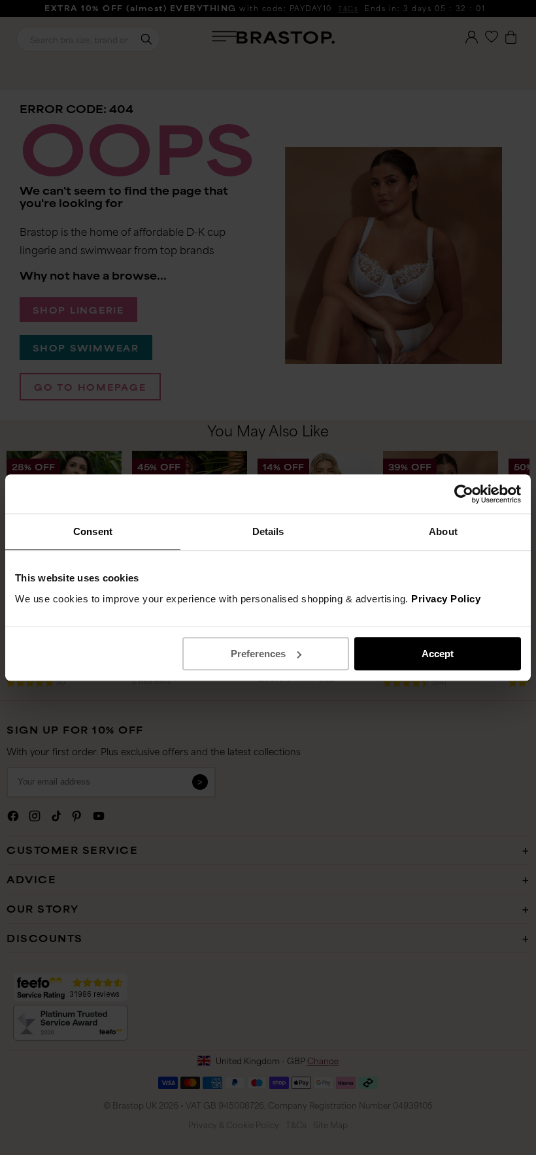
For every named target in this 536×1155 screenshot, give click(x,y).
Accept (438, 653)
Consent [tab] (92, 531)
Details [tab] (268, 531)
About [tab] (443, 531)
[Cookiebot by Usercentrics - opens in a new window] (464, 494)
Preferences (258, 653)
